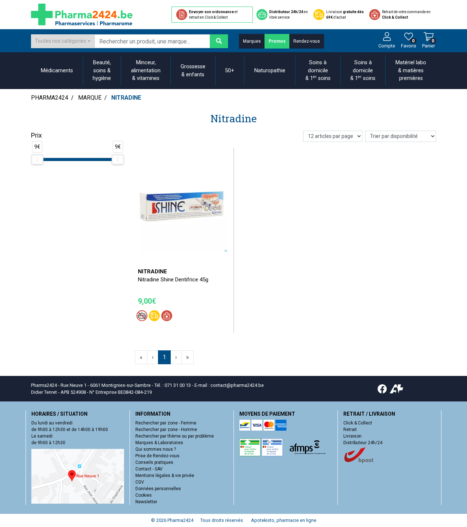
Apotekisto (283, 520)
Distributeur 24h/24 (362, 442)
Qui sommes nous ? (155, 449)
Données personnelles (158, 488)
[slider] (37, 159)
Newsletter (146, 501)
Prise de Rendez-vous (157, 455)
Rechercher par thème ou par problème (174, 436)
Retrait (350, 429)
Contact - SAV (149, 469)
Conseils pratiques (154, 462)
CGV (139, 482)
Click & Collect (357, 423)
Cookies (143, 495)
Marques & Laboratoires (159, 442)
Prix (36, 135)
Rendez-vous (306, 41)
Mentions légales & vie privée (164, 475)
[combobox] (62, 41)
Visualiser (184, 258)
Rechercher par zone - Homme (166, 429)
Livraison (352, 436)
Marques (252, 41)
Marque (89, 97)
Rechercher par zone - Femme (165, 423)
